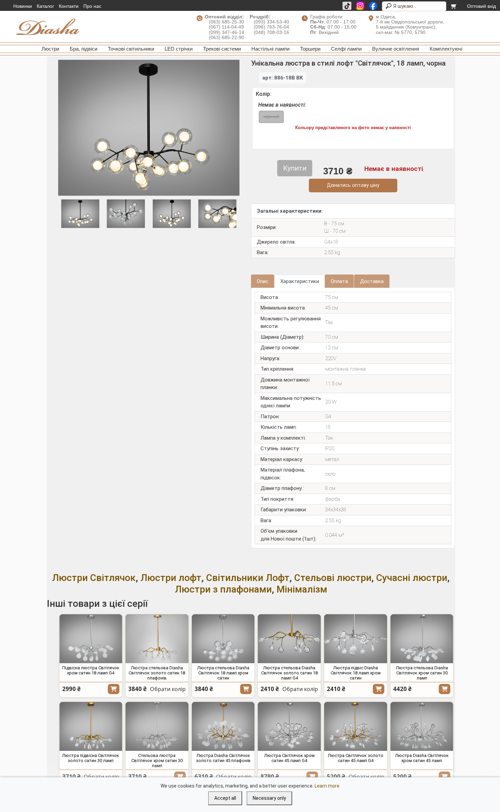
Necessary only (269, 798)
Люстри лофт (170, 577)
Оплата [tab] (339, 281)
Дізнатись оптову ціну (353, 185)
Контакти (69, 6)
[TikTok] (347, 6)
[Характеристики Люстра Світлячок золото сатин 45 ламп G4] (355, 726)
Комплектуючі (446, 49)
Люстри (50, 49)
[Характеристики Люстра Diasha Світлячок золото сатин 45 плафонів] (223, 726)
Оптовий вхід (481, 6)
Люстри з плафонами (223, 589)
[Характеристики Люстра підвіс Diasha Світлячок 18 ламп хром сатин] (355, 638)
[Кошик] (454, 6)
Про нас (92, 6)
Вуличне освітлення (395, 49)
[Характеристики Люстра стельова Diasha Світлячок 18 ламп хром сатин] (223, 638)
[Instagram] (360, 6)
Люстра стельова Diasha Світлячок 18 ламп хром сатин (223, 673)
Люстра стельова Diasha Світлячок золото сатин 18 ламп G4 (289, 673)
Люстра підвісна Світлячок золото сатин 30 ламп (90, 758)
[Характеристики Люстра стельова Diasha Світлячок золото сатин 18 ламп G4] (289, 638)
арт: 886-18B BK (282, 78)
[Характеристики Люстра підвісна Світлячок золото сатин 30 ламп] (91, 726)
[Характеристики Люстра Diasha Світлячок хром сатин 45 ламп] (421, 726)
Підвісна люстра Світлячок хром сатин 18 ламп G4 (90, 670)
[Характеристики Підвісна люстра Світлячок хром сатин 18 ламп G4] (91, 638)
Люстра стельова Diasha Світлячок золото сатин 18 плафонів (157, 673)
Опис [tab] (262, 281)
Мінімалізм (302, 589)
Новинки (22, 6)
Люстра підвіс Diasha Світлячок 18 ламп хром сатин (356, 673)
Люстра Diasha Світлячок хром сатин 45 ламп (422, 758)
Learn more (327, 786)
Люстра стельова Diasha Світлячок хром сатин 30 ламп (422, 673)
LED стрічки (179, 49)
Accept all (225, 798)
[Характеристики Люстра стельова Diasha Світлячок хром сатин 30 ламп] (421, 638)
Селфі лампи (346, 49)
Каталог (45, 6)
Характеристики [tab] (299, 281)
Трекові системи (222, 49)
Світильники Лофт (247, 577)
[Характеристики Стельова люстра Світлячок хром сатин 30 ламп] (157, 726)
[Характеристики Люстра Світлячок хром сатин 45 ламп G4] (289, 726)
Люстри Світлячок (94, 577)
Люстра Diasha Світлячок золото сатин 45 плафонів (223, 758)
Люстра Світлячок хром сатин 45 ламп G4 (289, 758)
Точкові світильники (131, 49)
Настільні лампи (270, 49)
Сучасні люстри (411, 577)
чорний (271, 117)
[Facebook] (373, 6)
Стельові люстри (332, 577)
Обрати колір (168, 689)
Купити (113, 689)
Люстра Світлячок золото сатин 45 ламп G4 (355, 758)
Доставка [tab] (372, 281)
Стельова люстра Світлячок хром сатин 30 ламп (157, 760)
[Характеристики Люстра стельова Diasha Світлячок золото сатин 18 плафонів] (157, 638)
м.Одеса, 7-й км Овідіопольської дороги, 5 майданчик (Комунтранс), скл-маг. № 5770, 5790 (410, 24)
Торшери (310, 49)
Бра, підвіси (83, 49)
